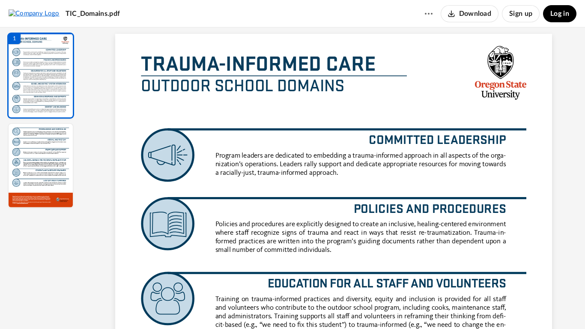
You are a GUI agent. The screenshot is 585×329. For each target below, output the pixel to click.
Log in (559, 13)
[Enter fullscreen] (412, 308)
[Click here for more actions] (428, 13)
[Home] (34, 13)
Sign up (520, 13)
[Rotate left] (381, 308)
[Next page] (316, 308)
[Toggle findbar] (270, 308)
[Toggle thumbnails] (255, 308)
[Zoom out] (334, 308)
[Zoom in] (363, 308)
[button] (41, 75)
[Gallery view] (397, 308)
